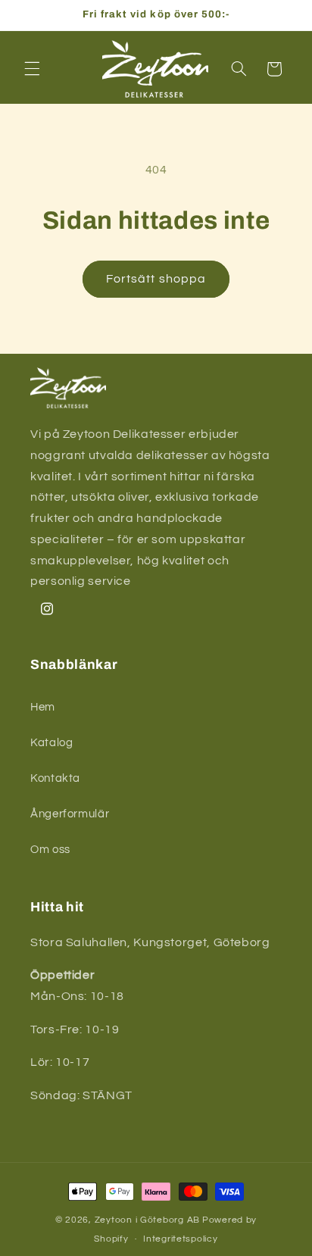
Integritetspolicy (180, 1239)
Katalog (51, 742)
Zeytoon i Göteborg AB (147, 1220)
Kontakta (55, 778)
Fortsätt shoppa (156, 279)
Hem (42, 707)
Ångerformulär (69, 814)
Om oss (50, 849)
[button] (31, 69)
